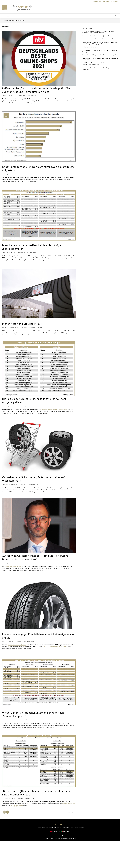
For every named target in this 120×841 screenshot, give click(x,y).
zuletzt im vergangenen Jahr (13, 566)
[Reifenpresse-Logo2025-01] (17, 8)
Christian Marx (34, 174)
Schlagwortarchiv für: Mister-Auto (14, 20)
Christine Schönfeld (36, 327)
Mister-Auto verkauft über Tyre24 (22, 323)
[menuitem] (97, 1)
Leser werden (97, 1)
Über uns (38, 827)
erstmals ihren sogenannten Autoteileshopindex (53, 409)
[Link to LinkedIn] (62, 835)
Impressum (70, 827)
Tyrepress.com (56, 831)
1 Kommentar (22, 563)
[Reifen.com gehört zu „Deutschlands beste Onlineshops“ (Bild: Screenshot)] (39, 58)
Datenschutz (63, 827)
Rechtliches (56, 827)
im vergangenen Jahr (16, 805)
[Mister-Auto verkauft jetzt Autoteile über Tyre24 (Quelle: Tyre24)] (39, 293)
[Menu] (8, 15)
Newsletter (114, 1)
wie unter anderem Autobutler (17, 645)
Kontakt (51, 827)
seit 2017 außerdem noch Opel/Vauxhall (55, 647)
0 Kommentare (21, 95)
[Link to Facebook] (60, 835)
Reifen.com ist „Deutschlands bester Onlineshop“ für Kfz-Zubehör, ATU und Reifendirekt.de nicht (36, 90)
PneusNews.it (66, 831)
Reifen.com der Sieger (68, 803)
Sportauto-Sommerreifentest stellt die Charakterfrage (99, 39)
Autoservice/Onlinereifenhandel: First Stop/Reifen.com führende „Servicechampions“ (35, 557)
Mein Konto (106, 1)
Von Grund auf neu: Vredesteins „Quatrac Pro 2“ (97, 36)
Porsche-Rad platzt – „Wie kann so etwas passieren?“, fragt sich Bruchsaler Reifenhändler (98, 32)
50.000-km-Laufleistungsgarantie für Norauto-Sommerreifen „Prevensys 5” (96, 64)
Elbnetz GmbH (72, 838)
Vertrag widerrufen (79, 827)
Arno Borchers (34, 95)
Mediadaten (45, 827)
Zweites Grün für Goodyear (90, 47)
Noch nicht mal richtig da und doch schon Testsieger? (99, 55)
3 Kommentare (21, 174)
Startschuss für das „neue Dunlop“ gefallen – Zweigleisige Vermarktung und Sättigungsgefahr (100, 43)
